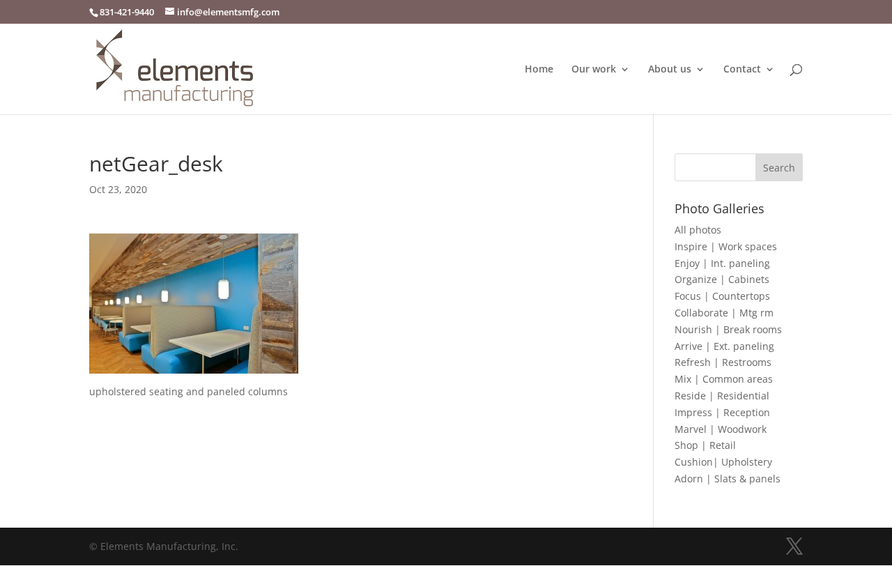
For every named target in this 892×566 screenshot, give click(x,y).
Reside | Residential (722, 395)
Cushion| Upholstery (723, 461)
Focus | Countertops (722, 296)
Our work (593, 69)
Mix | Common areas (724, 378)
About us (669, 69)
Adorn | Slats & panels (727, 478)
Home (539, 69)
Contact (742, 69)
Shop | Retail (705, 445)
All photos (698, 229)
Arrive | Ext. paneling (724, 346)
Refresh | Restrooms (723, 362)
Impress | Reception (722, 412)
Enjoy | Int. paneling (722, 263)
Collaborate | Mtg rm (724, 312)
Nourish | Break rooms (728, 329)
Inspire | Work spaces (726, 246)
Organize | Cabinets (722, 279)
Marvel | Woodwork (721, 429)
